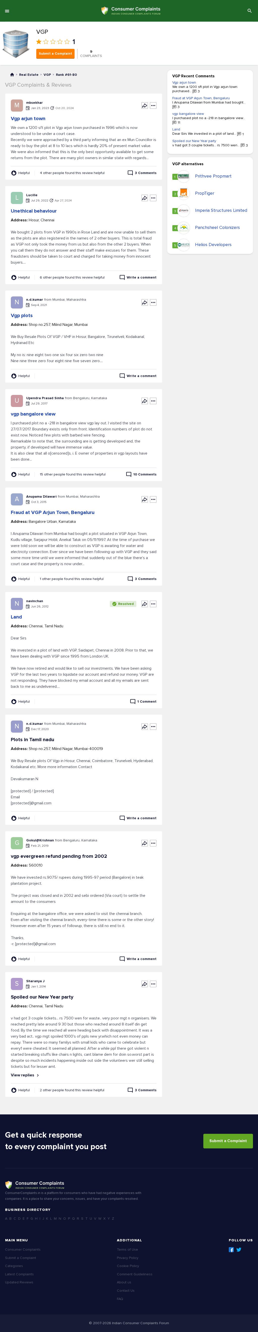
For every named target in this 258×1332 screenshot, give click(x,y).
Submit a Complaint (55, 53)
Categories (14, 1266)
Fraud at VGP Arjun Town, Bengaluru (52, 512)
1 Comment (146, 701)
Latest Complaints (19, 1274)
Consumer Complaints (23, 1249)
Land (16, 617)
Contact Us (126, 1290)
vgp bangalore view (33, 414)
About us (124, 1282)
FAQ (120, 1299)
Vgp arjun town (28, 119)
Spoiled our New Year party (194, 141)
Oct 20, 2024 (64, 108)
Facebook (231, 1249)
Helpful (24, 173)
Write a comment (141, 277)
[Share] (144, 105)
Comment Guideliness (134, 1274)
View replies (23, 1075)
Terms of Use (127, 1249)
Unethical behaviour (34, 211)
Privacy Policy (127, 1258)
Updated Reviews (19, 1282)
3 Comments (145, 173)
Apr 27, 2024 (63, 200)
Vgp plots (22, 316)
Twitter (238, 1249)
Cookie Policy (128, 1266)
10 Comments (144, 474)
